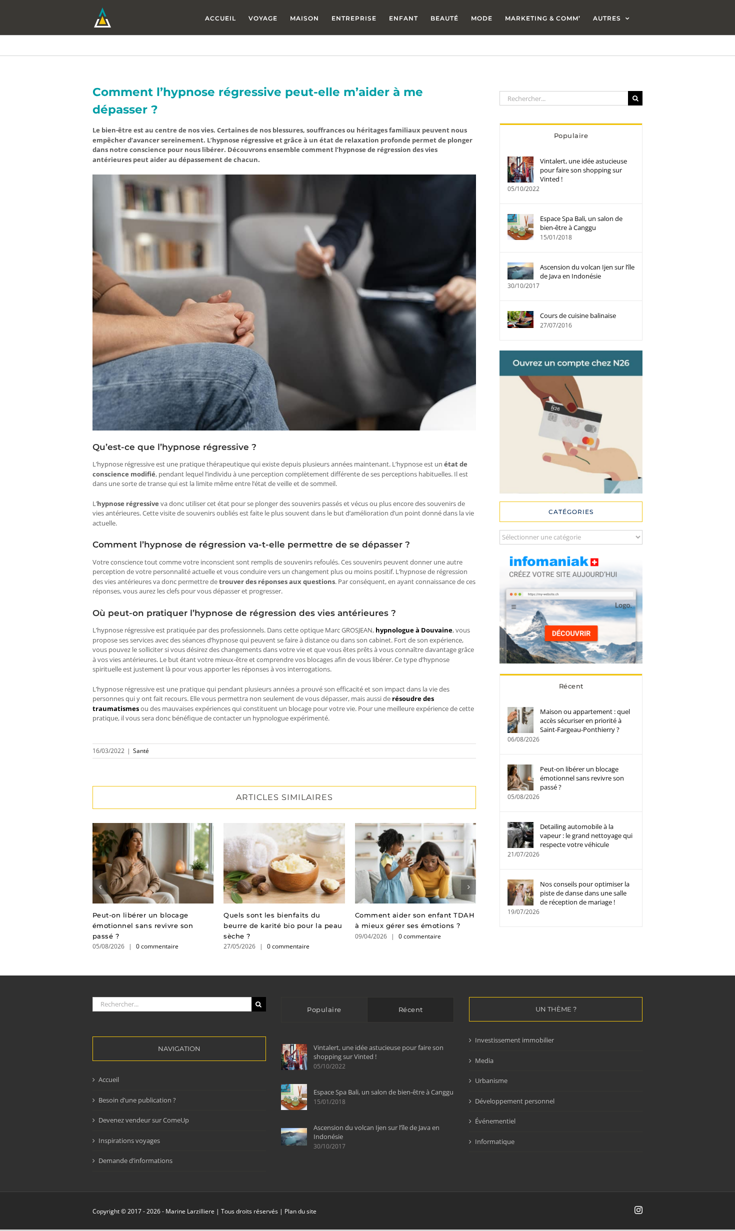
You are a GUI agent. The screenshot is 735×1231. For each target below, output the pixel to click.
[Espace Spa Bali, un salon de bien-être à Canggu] (521, 218)
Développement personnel (514, 1101)
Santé (141, 750)
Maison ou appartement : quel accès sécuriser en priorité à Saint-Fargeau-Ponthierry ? (585, 720)
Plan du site (300, 1211)
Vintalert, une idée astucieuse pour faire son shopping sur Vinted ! (583, 170)
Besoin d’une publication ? (137, 1100)
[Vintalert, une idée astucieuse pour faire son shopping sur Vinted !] (521, 161)
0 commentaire (157, 946)
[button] (100, 887)
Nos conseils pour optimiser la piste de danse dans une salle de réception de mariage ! (585, 893)
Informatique (494, 1141)
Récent (571, 686)
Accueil (108, 1079)
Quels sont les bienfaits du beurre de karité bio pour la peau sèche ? (284, 863)
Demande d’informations (135, 1160)
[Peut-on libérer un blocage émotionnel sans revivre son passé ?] (521, 769)
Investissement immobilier (514, 1040)
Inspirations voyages (129, 1140)
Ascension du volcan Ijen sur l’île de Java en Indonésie (587, 271)
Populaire (571, 136)
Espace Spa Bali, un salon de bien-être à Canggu (581, 223)
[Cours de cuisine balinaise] (521, 315)
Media (484, 1060)
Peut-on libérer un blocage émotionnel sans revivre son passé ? (153, 863)
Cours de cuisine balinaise (578, 315)
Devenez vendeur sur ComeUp (143, 1120)
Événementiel (495, 1121)
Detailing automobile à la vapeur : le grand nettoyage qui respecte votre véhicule (586, 835)
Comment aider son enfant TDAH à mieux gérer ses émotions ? (415, 863)
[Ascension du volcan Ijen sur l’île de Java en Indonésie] (521, 267)
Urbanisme (491, 1080)
